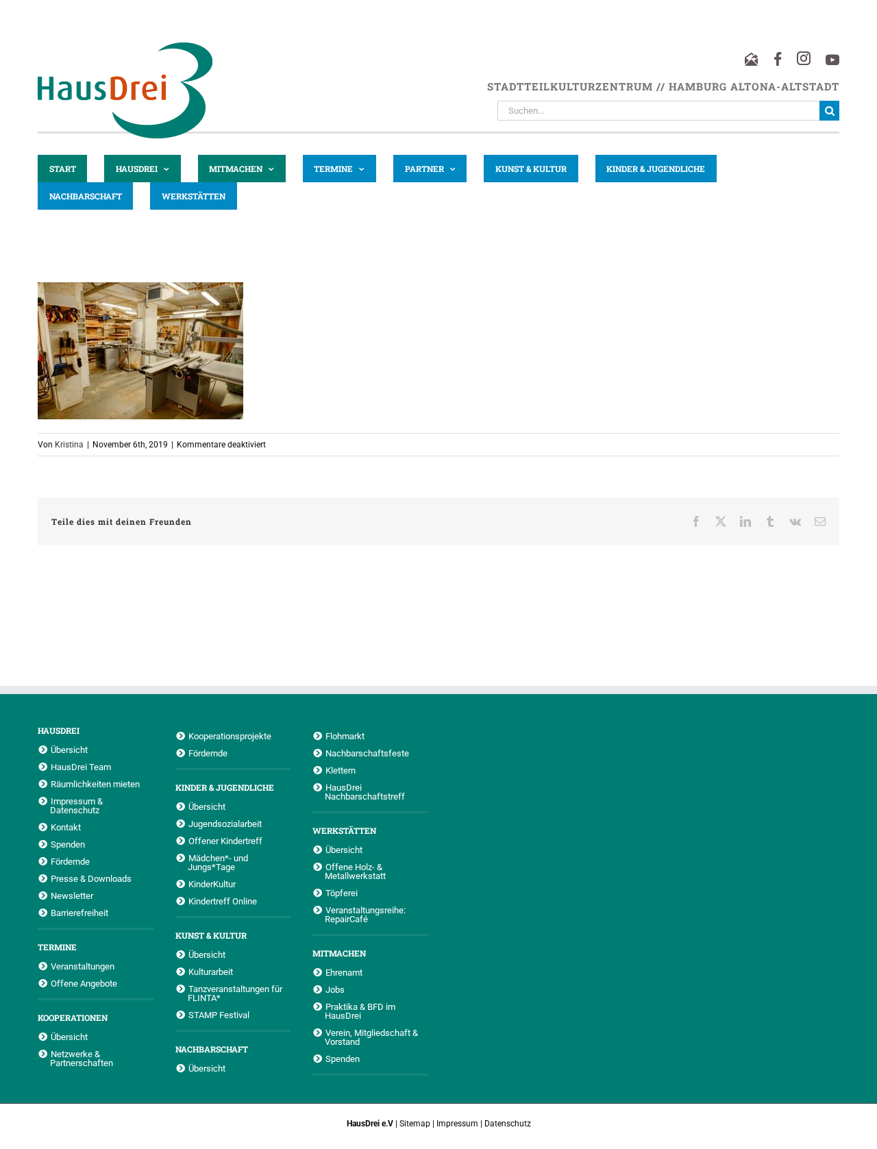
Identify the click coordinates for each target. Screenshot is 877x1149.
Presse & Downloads (91, 878)
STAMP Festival (218, 1015)
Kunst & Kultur (211, 935)
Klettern (340, 770)
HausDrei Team (81, 766)
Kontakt (66, 827)
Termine (57, 946)
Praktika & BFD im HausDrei (360, 1011)
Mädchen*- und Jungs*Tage (218, 862)
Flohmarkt (345, 736)
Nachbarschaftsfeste (367, 753)
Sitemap (414, 1123)
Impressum (457, 1123)
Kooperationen (73, 1017)
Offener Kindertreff (225, 840)
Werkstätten (344, 830)
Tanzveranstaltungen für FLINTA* (235, 993)
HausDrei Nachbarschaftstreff (365, 791)
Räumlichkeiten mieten (95, 784)
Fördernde (70, 861)
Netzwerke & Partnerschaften (81, 1058)
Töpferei (341, 893)
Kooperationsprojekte (229, 736)
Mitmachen (339, 953)
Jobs (335, 989)
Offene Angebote (84, 983)
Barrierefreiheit (79, 912)
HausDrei (58, 730)
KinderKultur (212, 884)
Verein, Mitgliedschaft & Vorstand (371, 1037)
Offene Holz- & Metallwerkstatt (355, 871)
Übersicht (69, 749)
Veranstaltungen (82, 966)
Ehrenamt (343, 972)
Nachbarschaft (211, 1048)
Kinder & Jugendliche (224, 787)
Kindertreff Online (222, 901)
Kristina (69, 444)
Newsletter (72, 895)
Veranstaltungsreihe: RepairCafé (365, 914)
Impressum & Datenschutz (76, 805)
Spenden (68, 844)
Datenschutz (507, 1123)
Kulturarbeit (210, 971)
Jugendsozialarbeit (225, 823)
